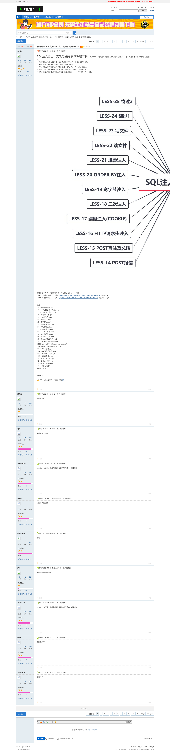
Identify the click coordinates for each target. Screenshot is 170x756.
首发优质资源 (59, 37)
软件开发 (37, 17)
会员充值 (57, 17)
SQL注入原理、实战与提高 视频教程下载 (78, 37)
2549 (19, 60)
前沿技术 (27, 17)
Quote (49, 722)
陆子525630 (21, 533)
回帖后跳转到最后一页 (66, 739)
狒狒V (19, 637)
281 (25, 577)
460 (30, 438)
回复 (63, 380)
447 (30, 612)
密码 (112, 10)
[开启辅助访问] (107, 2)
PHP (51, 310)
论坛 (18, 17)
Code (52, 722)
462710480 (21, 603)
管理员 (20, 66)
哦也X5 (19, 394)
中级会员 (21, 444)
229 (25, 681)
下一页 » (85, 709)
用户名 (113, 7)
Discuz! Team (26, 749)
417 (30, 507)
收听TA (22, 75)
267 (25, 403)
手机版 (140, 747)
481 (30, 542)
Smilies (55, 722)
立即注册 (151, 10)
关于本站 (47, 17)
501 (30, 403)
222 (25, 507)
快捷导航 (146, 17)
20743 (27, 72)
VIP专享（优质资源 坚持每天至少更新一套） (38, 37)
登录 (89, 730)
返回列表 (91, 41)
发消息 (30, 75)
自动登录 (143, 7)
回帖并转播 (51, 739)
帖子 (67, 33)
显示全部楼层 (61, 51)
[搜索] (74, 33)
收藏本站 (25, 1)
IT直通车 (16, 37)
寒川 (18, 568)
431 (30, 681)
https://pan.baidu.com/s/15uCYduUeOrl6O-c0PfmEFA (78, 298)
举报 (149, 389)
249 (25, 472)
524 (30, 577)
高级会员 (21, 409)
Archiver (133, 747)
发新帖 (20, 41)
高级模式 (128, 722)
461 (30, 472)
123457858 (21, 672)
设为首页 (19, 1)
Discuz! (25, 747)
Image (44, 722)
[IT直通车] (30, 9)
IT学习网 (151, 747)
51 (25, 60)
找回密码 (151, 7)
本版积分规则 (148, 738)
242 (25, 612)
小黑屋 (145, 747)
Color (41, 722)
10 (128, 41)
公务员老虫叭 (21, 463)
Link (46, 722)
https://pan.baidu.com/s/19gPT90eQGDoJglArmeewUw (79, 295)
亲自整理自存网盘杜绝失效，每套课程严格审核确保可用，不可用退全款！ (131, 1)
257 (25, 542)
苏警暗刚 (20, 498)
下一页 (149, 41)
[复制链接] (87, 47)
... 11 (133, 41)
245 (25, 438)
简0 (18, 429)
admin (19, 51)
